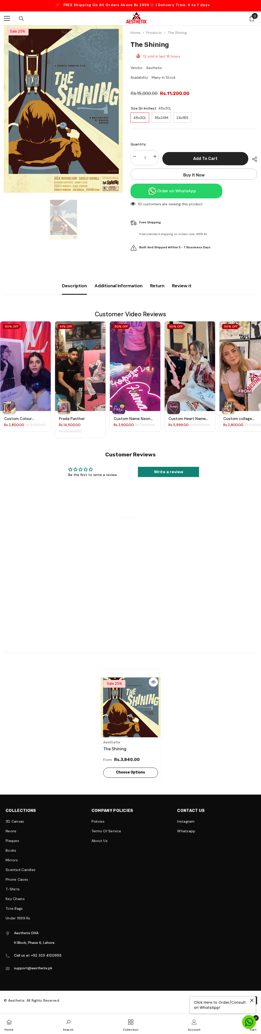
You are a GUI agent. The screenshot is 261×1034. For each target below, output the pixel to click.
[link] (34, 620)
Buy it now (194, 173)
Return (157, 284)
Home (135, 31)
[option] (63, 107)
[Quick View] (153, 680)
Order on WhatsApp (176, 189)
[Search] (21, 17)
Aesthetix (154, 66)
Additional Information (118, 284)
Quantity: (138, 142)
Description (74, 284)
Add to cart (205, 156)
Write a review (168, 470)
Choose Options (130, 770)
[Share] (252, 157)
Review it (181, 284)
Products (154, 31)
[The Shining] (131, 706)
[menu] (7, 16)
